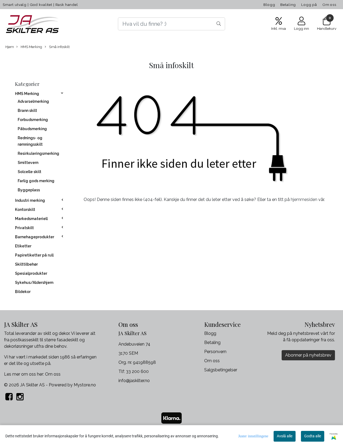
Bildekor (23, 292)
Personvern (215, 351)
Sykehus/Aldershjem (34, 282)
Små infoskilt (59, 47)
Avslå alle (284, 436)
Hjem (9, 47)
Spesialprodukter (31, 273)
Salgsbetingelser (220, 369)
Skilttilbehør (26, 264)
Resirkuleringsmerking (38, 153)
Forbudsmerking (33, 120)
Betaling (288, 4)
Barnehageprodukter (34, 237)
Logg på (309, 4)
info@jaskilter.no (134, 380)
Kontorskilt (25, 209)
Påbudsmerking (32, 129)
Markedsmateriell (31, 219)
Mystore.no (85, 384)
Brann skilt (27, 110)
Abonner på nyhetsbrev (308, 355)
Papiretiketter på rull (34, 255)
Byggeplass (29, 190)
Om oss (329, 4)
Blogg (269, 4)
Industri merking (30, 200)
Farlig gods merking (36, 181)
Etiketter (23, 246)
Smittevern (28, 162)
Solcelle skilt (29, 172)
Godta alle (312, 436)
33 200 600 (137, 371)
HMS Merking (31, 47)
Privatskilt (24, 228)
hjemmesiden (304, 199)
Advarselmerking (33, 101)
